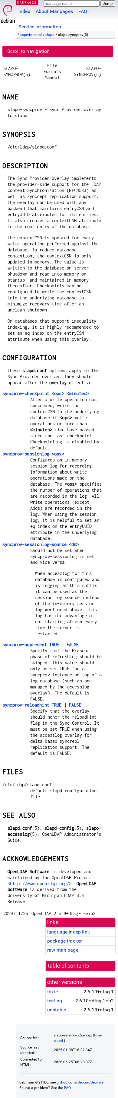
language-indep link (68, 932)
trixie (52, 991)
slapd (50, 35)
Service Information (39, 27)
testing (54, 1001)
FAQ (82, 11)
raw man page (62, 950)
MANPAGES (27, 2)
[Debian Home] (7, 12)
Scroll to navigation (28, 51)
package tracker (64, 941)
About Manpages (54, 11)
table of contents (68, 966)
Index (24, 11)
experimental (31, 35)
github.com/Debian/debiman (81, 1082)
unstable (56, 1010)
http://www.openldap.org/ (39, 883)
